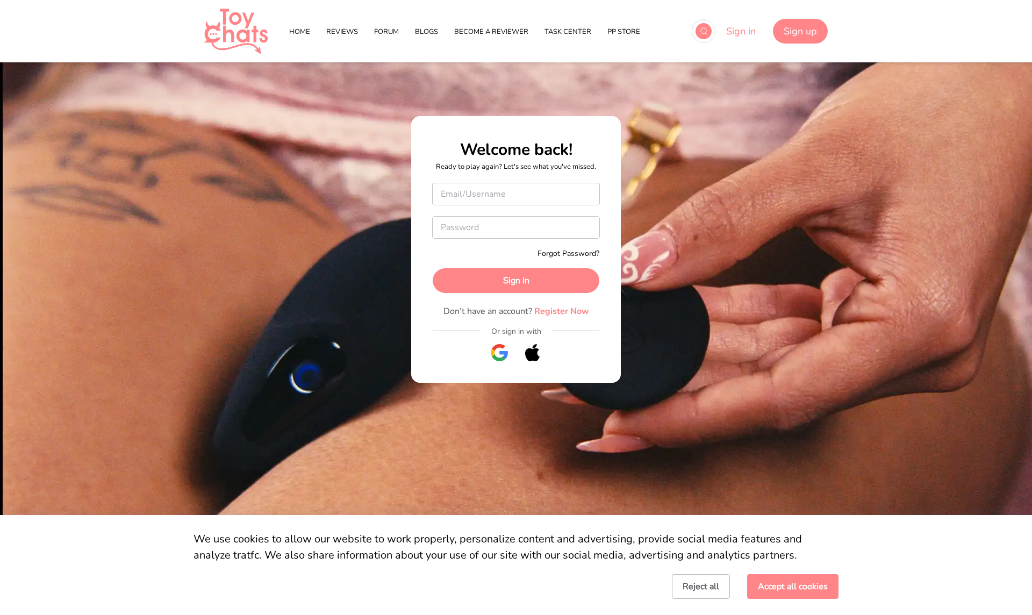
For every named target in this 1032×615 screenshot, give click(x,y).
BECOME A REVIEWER (491, 32)
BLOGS (426, 32)
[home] (236, 31)
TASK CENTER (567, 32)
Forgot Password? (568, 254)
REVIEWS (342, 32)
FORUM (386, 32)
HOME (299, 32)
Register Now (561, 311)
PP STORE (623, 32)
